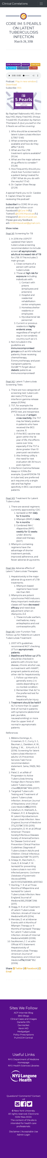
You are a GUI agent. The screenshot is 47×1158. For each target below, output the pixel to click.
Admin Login (23, 1135)
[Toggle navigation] (41, 3)
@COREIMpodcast (25, 214)
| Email (34, 68)
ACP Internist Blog (23, 1013)
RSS (19, 88)
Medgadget (23, 1031)
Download (11, 84)
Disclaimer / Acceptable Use (23, 1131)
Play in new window (25, 81)
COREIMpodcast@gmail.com (25, 223)
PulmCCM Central (23, 1038)
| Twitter (12, 68)
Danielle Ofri (23, 1022)
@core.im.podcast (27, 217)
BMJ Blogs (23, 1016)
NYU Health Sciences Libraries (23, 1065)
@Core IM (23, 210)
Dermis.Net (23, 1025)
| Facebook (23, 68)
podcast (25, 64)
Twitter (19, 968)
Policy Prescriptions (23, 1034)
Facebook (31, 968)
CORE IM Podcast (13, 64)
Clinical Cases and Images (23, 1019)
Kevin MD (23, 1028)
